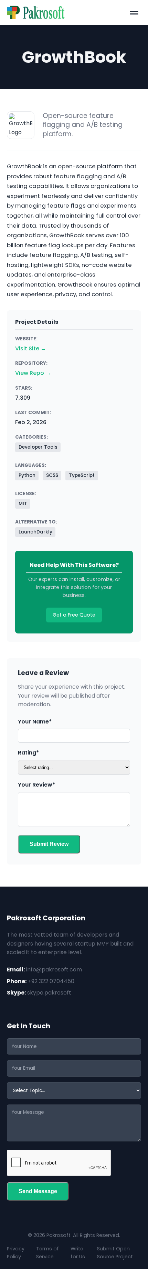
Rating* (28, 753)
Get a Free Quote (74, 614)
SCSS (52, 475)
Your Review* (36, 785)
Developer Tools (38, 447)
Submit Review (49, 844)
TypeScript (82, 475)
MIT (23, 503)
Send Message (38, 1191)
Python (27, 475)
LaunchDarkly (35, 532)
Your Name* (35, 722)
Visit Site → (30, 348)
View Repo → (33, 373)
